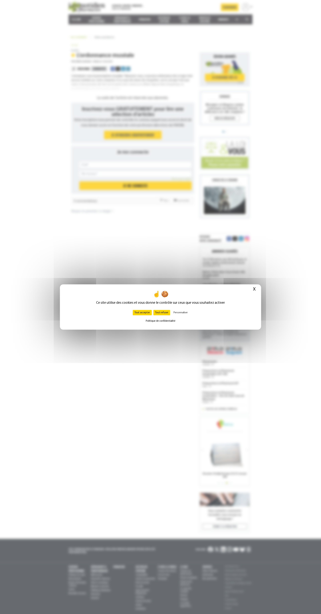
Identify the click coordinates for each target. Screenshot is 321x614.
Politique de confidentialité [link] (160, 321)
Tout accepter (142, 312)
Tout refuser (161, 312)
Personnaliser (180, 312)
